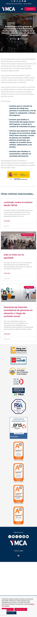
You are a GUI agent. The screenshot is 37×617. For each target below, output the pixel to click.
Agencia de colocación (14, 3)
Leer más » (7, 221)
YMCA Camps (27, 3)
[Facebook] (13, 536)
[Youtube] (27, 536)
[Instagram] (16, 536)
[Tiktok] (20, 536)
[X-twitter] (9, 536)
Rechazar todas (20, 609)
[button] (22, 9)
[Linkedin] (23, 536)
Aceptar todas (8, 609)
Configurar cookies (9, 613)
